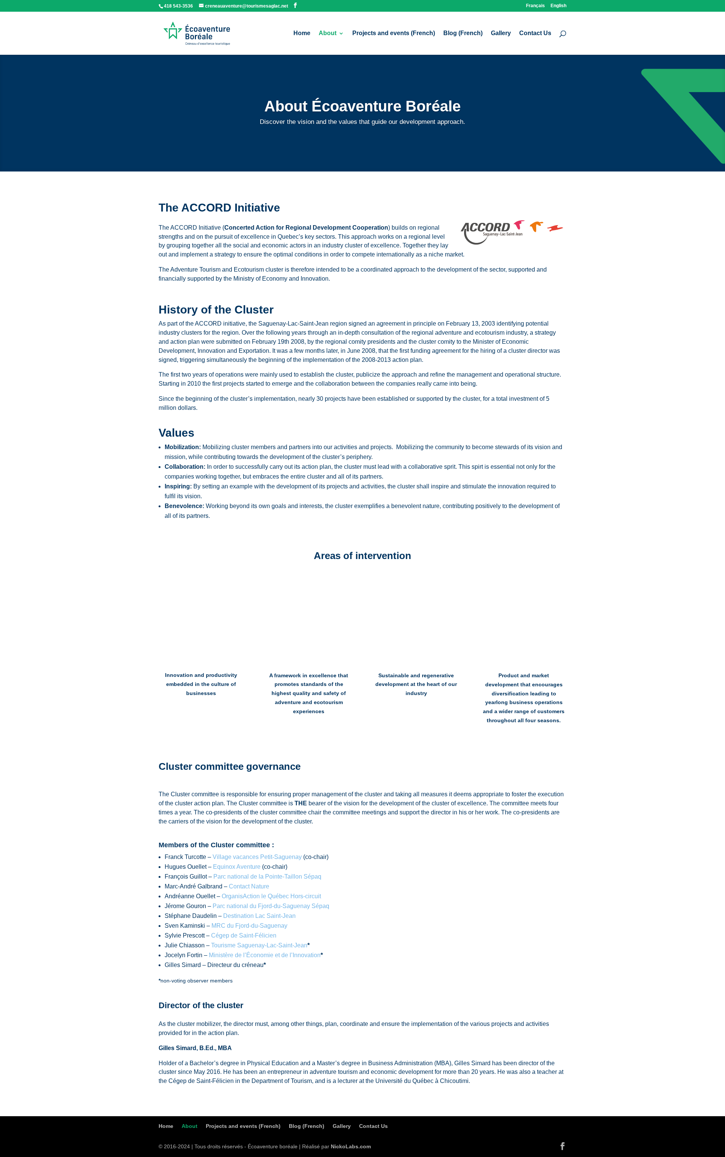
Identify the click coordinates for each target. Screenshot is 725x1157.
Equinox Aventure (237, 867)
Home (301, 33)
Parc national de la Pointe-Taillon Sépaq (267, 876)
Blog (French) (463, 33)
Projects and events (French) (393, 33)
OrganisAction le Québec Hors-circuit (271, 896)
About (327, 33)
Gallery (501, 33)
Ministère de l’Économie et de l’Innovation (265, 955)
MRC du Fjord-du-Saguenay (249, 925)
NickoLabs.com (351, 1146)
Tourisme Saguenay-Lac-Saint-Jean (259, 945)
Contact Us (535, 33)
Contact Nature (249, 886)
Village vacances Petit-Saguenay (257, 857)
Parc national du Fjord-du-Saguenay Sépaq (271, 906)
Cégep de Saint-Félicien (243, 935)
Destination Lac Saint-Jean (259, 916)
